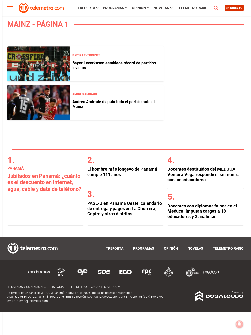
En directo (234, 8)
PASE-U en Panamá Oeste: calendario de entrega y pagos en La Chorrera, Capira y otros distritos (124, 208)
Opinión (139, 8)
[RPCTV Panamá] (61, 275)
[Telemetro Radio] (190, 275)
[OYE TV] (82, 275)
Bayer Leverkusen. (86, 55)
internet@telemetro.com (32, 301)
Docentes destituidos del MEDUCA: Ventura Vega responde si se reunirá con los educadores (203, 174)
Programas (113, 8)
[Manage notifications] (239, 324)
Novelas (161, 8)
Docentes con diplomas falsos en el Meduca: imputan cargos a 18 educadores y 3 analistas (202, 211)
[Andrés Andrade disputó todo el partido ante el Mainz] (38, 102)
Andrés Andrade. (85, 94)
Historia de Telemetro (68, 287)
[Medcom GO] (39, 275)
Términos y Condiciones (26, 287)
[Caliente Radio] (168, 275)
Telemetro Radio (192, 8)
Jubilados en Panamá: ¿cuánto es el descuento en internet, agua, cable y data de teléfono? (44, 182)
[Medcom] (212, 275)
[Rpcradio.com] (147, 275)
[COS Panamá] (104, 275)
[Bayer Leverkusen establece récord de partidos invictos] (38, 63)
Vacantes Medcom (105, 287)
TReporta (86, 8)
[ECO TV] (125, 275)
